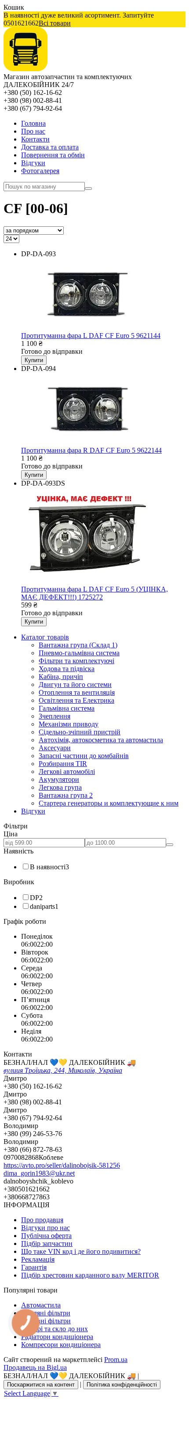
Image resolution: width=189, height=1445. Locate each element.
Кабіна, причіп (61, 676)
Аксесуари (55, 748)
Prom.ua (115, 1359)
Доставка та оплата (50, 147)
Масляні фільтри (45, 1313)
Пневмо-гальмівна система (79, 653)
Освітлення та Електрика (76, 700)
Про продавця (42, 1220)
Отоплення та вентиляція (77, 692)
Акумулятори (59, 779)
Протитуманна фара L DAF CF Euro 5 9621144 (90, 335)
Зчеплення (54, 716)
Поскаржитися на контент (41, 1384)
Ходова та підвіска (66, 668)
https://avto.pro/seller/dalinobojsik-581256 (62, 1165)
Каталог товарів (45, 637)
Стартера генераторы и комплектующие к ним (108, 803)
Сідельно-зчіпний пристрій (79, 732)
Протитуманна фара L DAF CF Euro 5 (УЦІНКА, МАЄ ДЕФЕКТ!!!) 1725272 (94, 593)
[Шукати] (88, 188)
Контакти (35, 139)
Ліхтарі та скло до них (54, 1328)
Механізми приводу (68, 724)
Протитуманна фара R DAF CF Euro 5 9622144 (91, 450)
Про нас (33, 131)
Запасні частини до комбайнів (84, 755)
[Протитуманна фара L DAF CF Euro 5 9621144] (85, 327)
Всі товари (55, 23)
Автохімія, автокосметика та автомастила (101, 740)
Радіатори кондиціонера (57, 1336)
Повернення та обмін (53, 155)
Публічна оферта (46, 1235)
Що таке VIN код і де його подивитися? (81, 1251)
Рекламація (38, 1259)
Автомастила (41, 1305)
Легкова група (60, 787)
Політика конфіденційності (122, 1384)
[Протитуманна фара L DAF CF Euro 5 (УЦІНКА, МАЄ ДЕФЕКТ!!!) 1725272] (85, 581)
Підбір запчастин (47, 1243)
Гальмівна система (66, 708)
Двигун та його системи (75, 684)
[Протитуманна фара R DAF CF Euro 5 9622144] (85, 442)
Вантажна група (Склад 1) (78, 645)
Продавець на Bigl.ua (35, 1367)
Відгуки (33, 163)
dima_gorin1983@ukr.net (39, 1173)
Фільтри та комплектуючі (76, 660)
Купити (34, 360)
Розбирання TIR (63, 763)
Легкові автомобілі (67, 771)
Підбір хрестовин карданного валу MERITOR (90, 1275)
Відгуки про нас (45, 1227)
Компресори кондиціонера (61, 1344)
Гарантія (34, 1267)
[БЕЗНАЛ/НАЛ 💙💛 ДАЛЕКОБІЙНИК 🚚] (25, 69)
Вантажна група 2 (66, 795)
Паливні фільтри (46, 1321)
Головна (33, 123)
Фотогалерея (40, 170)
